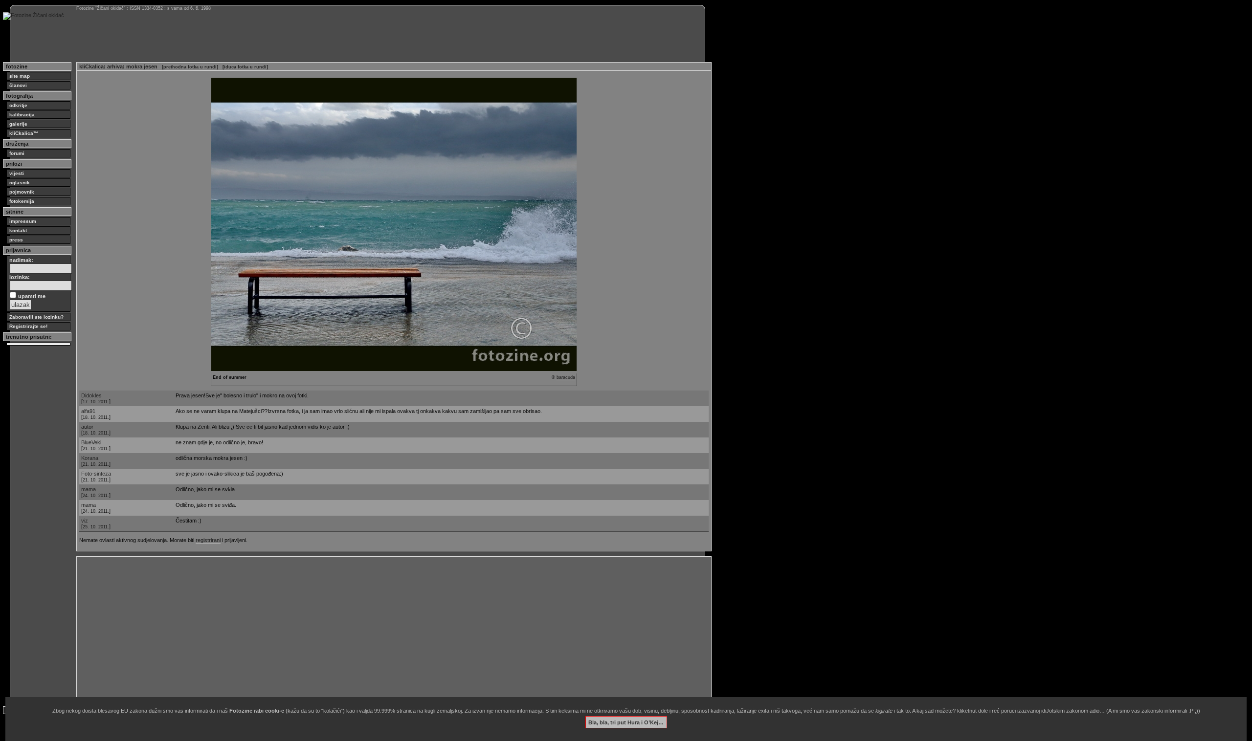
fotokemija (21, 201)
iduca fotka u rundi (245, 67)
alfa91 (88, 411)
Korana (89, 458)
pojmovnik (21, 192)
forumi (16, 153)
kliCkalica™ (23, 133)
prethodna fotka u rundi (190, 67)
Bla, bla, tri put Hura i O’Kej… (626, 722)
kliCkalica (91, 66)
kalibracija (22, 114)
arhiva (115, 66)
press (16, 239)
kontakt (18, 230)
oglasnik (19, 182)
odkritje (18, 105)
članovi (18, 85)
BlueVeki (91, 442)
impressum (22, 221)
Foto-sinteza (96, 474)
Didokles (91, 395)
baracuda (566, 377)
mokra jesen (141, 66)
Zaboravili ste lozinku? (36, 317)
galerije (18, 124)
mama (88, 489)
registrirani (208, 540)
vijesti (16, 173)
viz (84, 520)
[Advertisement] (372, 627)
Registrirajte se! (28, 326)
